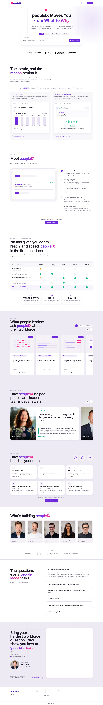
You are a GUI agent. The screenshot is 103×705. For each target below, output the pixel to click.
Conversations (89, 325)
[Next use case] (91, 329)
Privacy (83, 692)
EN (78, 2)
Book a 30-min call (57, 46)
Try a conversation (36, 677)
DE (80, 2)
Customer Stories (49, 3)
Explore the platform (51, 222)
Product (34, 3)
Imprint (83, 690)
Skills (40, 88)
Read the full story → (42, 436)
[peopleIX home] (16, 3)
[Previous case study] (87, 401)
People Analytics (47, 692)
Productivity (46, 88)
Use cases (41, 3)
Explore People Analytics (20, 136)
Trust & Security (59, 3)
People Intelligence (48, 690)
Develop (34, 88)
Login (84, 3)
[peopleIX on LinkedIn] (37, 691)
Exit (82, 88)
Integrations (59, 690)
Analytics (81, 325)
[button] (76, 172)
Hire (21, 88)
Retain (77, 88)
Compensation (62, 88)
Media (58, 697)
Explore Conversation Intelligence (64, 136)
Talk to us (90, 3)
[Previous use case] (87, 329)
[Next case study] (91, 401)
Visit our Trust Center (51, 500)
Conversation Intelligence (47, 694)
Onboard (27, 88)
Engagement (70, 88)
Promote (54, 88)
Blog (57, 695)
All (76, 325)
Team (65, 3)
